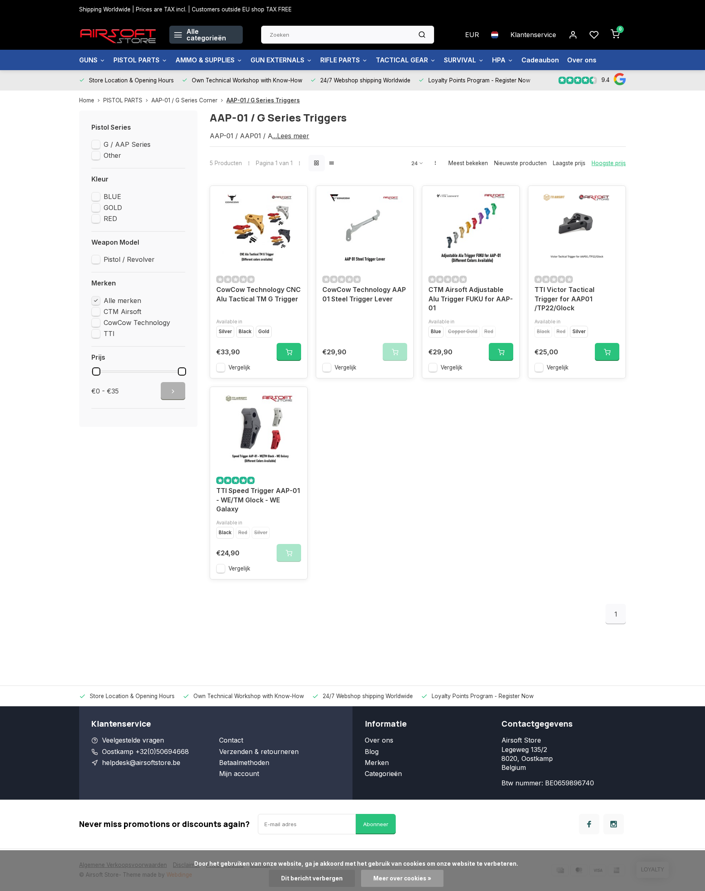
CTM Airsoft (122, 311)
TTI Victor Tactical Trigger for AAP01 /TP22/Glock (564, 298)
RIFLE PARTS (340, 60)
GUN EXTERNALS (277, 60)
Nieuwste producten (520, 163)
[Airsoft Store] (118, 34)
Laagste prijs (569, 163)
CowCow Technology (137, 322)
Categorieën (383, 773)
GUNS (88, 60)
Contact (231, 740)
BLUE (112, 196)
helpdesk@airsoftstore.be (141, 762)
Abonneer (375, 824)
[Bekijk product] (289, 352)
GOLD (113, 207)
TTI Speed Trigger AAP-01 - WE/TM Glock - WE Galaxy (258, 499)
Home (86, 100)
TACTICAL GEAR (402, 60)
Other (112, 155)
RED (110, 218)
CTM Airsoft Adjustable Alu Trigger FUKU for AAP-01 (470, 298)
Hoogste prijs (609, 163)
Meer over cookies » (402, 878)
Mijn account (239, 773)
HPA (498, 60)
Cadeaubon (540, 60)
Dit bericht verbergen (312, 878)
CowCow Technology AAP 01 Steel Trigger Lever (364, 294)
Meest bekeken (468, 163)
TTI (109, 333)
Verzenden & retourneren (259, 751)
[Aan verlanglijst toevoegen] (295, 198)
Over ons (581, 60)
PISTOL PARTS (136, 60)
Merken (377, 762)
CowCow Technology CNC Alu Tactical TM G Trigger (258, 294)
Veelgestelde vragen (133, 740)
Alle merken (122, 300)
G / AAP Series (127, 144)
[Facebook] (589, 824)
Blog (372, 751)
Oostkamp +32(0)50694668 (145, 751)
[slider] (96, 371)
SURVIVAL (460, 60)
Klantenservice (533, 35)
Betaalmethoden (244, 762)
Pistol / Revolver (129, 259)
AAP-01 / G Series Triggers (263, 100)
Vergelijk (239, 367)
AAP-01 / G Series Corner (184, 100)
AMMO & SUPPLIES (205, 60)
